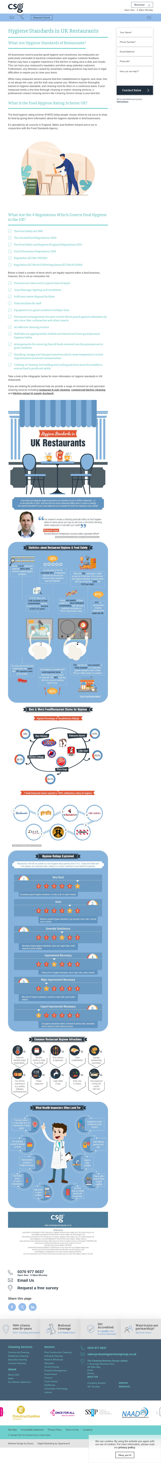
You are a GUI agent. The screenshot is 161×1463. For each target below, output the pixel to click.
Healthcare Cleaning (18, 1356)
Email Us (12, 17)
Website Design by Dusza (20, 1443)
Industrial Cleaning (53, 1356)
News (11, 1378)
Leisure (48, 1392)
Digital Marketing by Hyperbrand (54, 1443)
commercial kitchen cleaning (88, 389)
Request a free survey (37, 1288)
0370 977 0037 (22, 17)
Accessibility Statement (32, 1429)
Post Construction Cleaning (57, 1352)
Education (49, 1363)
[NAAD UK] (76, 1413)
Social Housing (51, 1367)
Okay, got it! (124, 1455)
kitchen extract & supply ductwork (33, 393)
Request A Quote (41, 17)
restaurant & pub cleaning (54, 389)
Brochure (139, 4)
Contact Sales (131, 90)
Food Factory (51, 1381)
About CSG (13, 1374)
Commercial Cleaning (18, 1352)
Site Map (12, 1429)
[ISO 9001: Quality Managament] (112, 1413)
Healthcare (49, 1385)
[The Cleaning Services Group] (16, 7)
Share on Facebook (12, 1307)
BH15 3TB (92, 1377)
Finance (48, 1377)
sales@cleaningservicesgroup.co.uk (111, 1354)
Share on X (22, 1307)
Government (50, 1374)
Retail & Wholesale (53, 1359)
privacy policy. (127, 1447)
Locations (87, 1429)
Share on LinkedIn (33, 1307)
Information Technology (56, 1388)
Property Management (55, 1370)
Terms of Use (72, 1429)
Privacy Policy (54, 1429)
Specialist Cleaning (17, 1359)
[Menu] (149, 17)
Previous (4, 1412)
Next (157, 1412)
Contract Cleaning (17, 1363)
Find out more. (123, 102)
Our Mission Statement (19, 1382)
